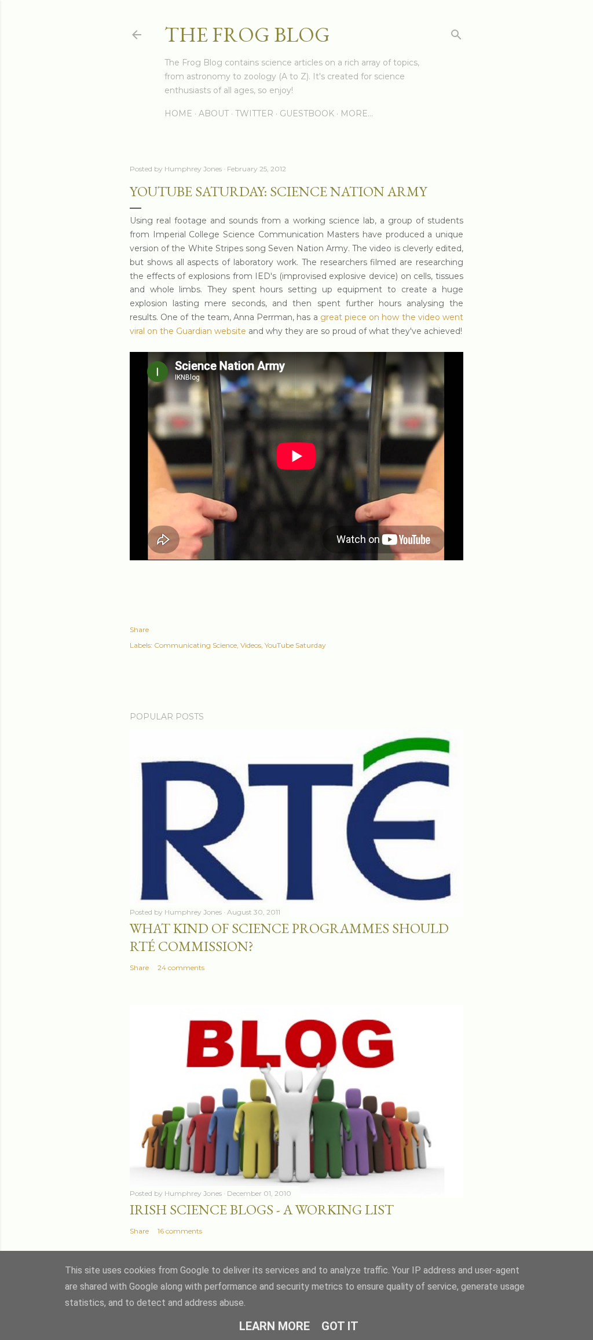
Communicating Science (195, 645)
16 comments (180, 1231)
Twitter (254, 113)
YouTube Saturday (295, 645)
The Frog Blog (247, 34)
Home (178, 113)
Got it (339, 1326)
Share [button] (139, 629)
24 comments (181, 967)
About (214, 113)
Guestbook (307, 113)
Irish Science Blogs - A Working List (262, 1209)
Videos (250, 645)
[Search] (456, 32)
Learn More (274, 1326)
